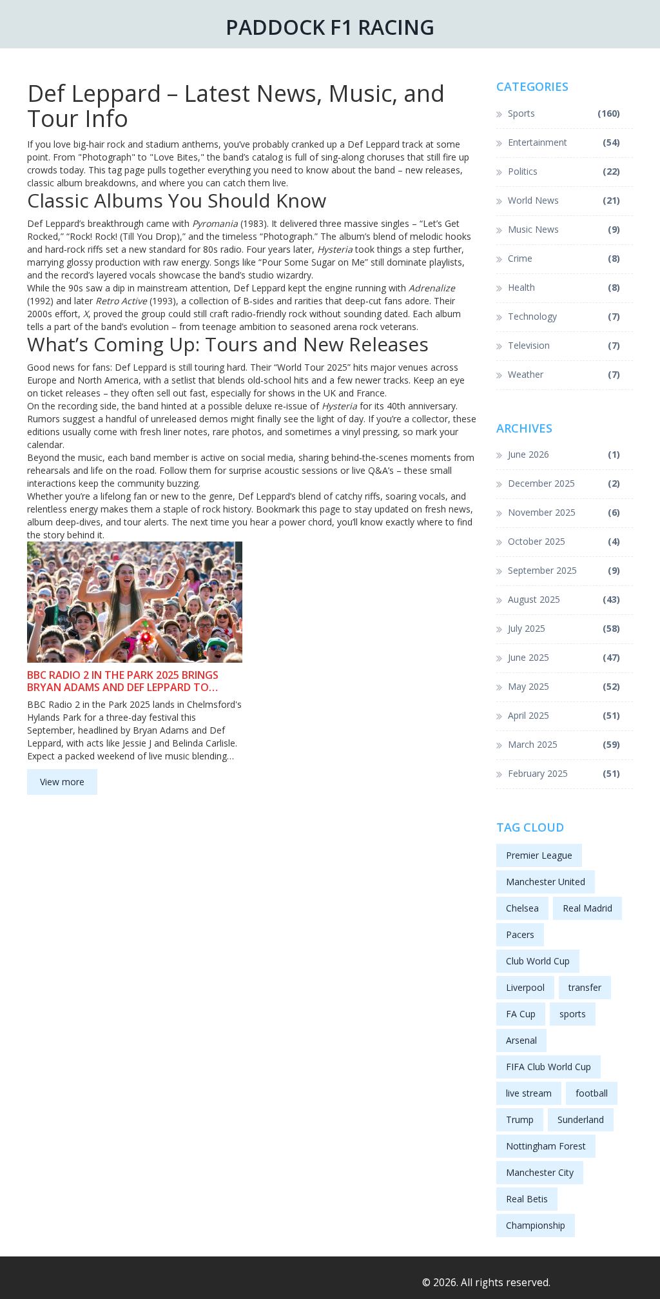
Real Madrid (587, 908)
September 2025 (564, 570)
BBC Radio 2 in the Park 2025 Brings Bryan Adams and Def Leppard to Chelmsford (122, 681)
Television (564, 345)
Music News (564, 229)
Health (564, 287)
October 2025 (564, 541)
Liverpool (525, 987)
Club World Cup (538, 961)
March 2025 (564, 744)
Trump (520, 1119)
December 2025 (564, 483)
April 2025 (564, 715)
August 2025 (564, 599)
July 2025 (564, 628)
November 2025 (564, 512)
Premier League (539, 855)
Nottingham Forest (546, 1146)
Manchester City (540, 1172)
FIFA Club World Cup (548, 1066)
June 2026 (564, 454)
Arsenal (521, 1040)
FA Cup (521, 1014)
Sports (564, 113)
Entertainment (564, 142)
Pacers (520, 934)
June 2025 (564, 657)
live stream (529, 1093)
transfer (584, 987)
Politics (564, 171)
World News (564, 200)
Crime (564, 258)
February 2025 (564, 773)
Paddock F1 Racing (330, 27)
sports (572, 1014)
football (592, 1093)
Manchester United (545, 881)
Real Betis (527, 1199)
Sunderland (581, 1119)
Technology (564, 316)
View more (62, 782)
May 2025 (564, 686)
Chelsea (522, 908)
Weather (564, 374)
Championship (535, 1225)
